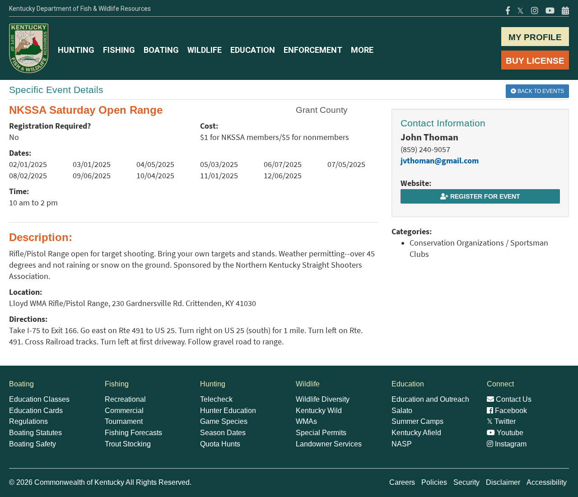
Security (466, 482)
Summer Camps (417, 421)
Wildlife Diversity (323, 399)
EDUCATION (252, 50)
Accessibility (547, 482)
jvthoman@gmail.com (440, 161)
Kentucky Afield (416, 433)
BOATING (161, 50)
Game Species (223, 421)
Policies (434, 482)
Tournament (124, 421)
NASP (402, 444)
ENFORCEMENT (313, 50)
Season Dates (223, 433)
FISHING (119, 50)
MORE (362, 50)
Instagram (510, 444)
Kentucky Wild (319, 410)
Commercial (124, 410)
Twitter (501, 421)
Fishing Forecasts (133, 433)
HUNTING (76, 50)
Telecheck (216, 399)
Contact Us (512, 399)
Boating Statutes (35, 433)
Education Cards (36, 410)
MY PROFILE (535, 37)
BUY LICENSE (535, 60)
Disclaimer (503, 482)
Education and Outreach (430, 399)
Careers (402, 482)
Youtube (509, 433)
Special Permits (321, 433)
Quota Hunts (220, 444)
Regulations (28, 421)
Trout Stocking (128, 444)
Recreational (125, 399)
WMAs (306, 421)
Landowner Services (329, 444)
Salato (402, 410)
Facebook (510, 410)
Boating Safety (32, 444)
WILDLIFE (204, 50)
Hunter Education (228, 410)
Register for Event (484, 196)
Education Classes (39, 399)
